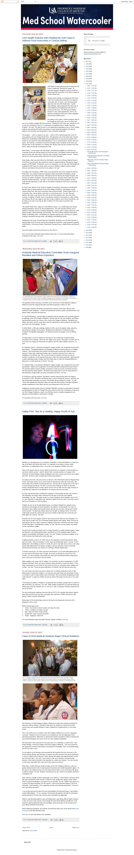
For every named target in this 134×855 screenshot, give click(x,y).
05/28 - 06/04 (91, 175)
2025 (87, 64)
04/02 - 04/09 (91, 195)
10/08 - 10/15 (91, 113)
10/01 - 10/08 (91, 115)
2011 (87, 242)
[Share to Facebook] (60, 241)
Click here (25, 234)
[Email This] (54, 241)
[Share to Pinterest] (62, 241)
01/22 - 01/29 (91, 219)
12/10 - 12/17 (91, 90)
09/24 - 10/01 (91, 117)
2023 (87, 69)
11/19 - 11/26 (91, 98)
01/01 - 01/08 (91, 227)
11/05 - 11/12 (91, 103)
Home (51, 827)
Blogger (74, 850)
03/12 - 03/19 (91, 202)
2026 (87, 61)
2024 (87, 66)
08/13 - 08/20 (91, 132)
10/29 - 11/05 (91, 105)
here (56, 230)
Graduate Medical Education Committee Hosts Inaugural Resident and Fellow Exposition (50, 254)
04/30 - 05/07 (91, 185)
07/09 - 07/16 (91, 144)
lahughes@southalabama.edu (92, 54)
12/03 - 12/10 (91, 93)
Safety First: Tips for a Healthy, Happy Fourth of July (48, 411)
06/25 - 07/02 (91, 149)
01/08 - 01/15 (91, 224)
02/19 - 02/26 (91, 210)
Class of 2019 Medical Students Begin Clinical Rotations (50, 636)
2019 (87, 78)
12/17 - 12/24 (91, 88)
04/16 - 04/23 (91, 190)
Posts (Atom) (33, 830)
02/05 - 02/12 (91, 215)
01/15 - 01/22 (91, 222)
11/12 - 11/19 (91, 100)
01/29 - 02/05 (91, 217)
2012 (87, 240)
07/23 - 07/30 (91, 139)
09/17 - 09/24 (91, 120)
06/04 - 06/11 (91, 173)
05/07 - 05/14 (91, 183)
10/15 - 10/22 (91, 110)
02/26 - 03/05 (91, 207)
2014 (87, 235)
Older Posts (75, 827)
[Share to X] (58, 241)
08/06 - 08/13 (91, 135)
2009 (87, 247)
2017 (87, 83)
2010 (87, 245)
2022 (87, 71)
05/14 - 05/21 (91, 180)
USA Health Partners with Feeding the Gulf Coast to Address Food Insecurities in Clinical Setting (48, 39)
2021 (87, 74)
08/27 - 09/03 (91, 127)
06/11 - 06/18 (91, 170)
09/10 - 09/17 (91, 122)
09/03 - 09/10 (91, 125)
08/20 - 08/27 (91, 130)
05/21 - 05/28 (91, 178)
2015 (87, 232)
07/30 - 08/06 (91, 137)
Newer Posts (26, 827)
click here (40, 236)
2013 (87, 237)
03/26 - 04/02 (91, 197)
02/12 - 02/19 (91, 212)
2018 (87, 81)
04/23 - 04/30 (91, 188)
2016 (87, 230)
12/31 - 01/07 (91, 86)
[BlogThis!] (56, 241)
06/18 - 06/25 (91, 168)
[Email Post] (50, 241)
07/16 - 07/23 (91, 142)
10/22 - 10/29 (91, 108)
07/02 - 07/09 (91, 147)
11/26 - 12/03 (91, 95)
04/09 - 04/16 (91, 193)
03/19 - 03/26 (91, 200)
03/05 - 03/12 (91, 205)
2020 (87, 76)
